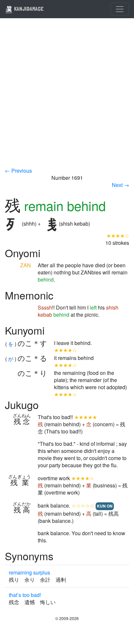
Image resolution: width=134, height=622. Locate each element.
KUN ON (105, 506)
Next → (120, 185)
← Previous (18, 170)
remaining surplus (29, 572)
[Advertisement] (67, 97)
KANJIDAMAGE (28, 8)
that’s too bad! (25, 595)
